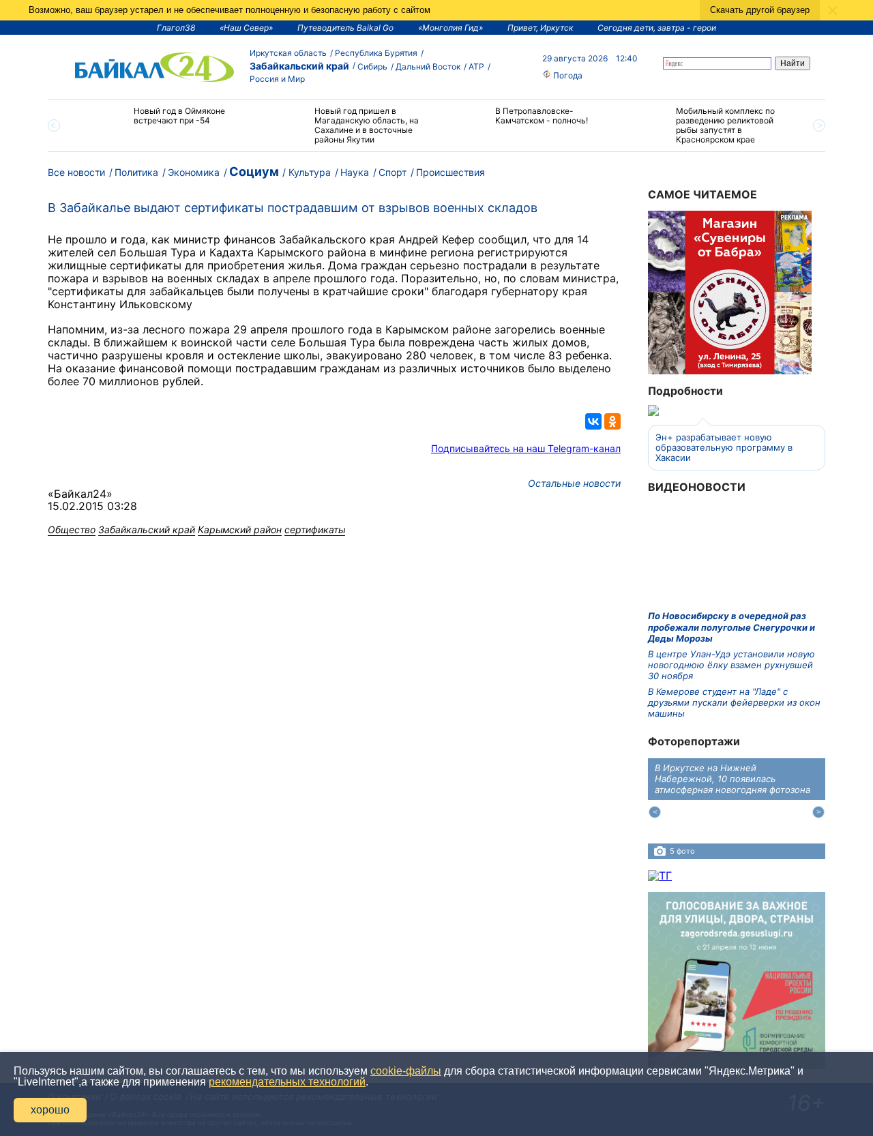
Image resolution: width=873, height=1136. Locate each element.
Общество (71, 529)
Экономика (194, 172)
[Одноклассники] (612, 421)
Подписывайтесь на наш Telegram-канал (526, 448)
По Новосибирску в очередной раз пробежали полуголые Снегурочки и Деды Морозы (731, 627)
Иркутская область (288, 53)
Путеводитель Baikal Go (345, 28)
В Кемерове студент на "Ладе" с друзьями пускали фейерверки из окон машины (734, 702)
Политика (136, 172)
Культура (309, 172)
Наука (354, 172)
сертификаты (314, 529)
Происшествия (450, 172)
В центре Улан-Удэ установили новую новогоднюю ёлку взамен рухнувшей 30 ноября (731, 665)
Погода (566, 75)
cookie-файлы (405, 1071)
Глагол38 (176, 28)
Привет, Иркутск (540, 28)
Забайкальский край (299, 66)
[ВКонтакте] (593, 421)
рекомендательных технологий (287, 1082)
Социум (254, 171)
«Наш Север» (246, 28)
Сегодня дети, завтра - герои (656, 28)
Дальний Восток (428, 66)
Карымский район (240, 529)
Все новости (76, 172)
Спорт (392, 172)
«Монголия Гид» (450, 28)
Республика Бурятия (376, 53)
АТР (476, 66)
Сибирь (372, 66)
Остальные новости (574, 483)
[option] (165, 121)
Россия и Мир (277, 79)
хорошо (50, 1110)
